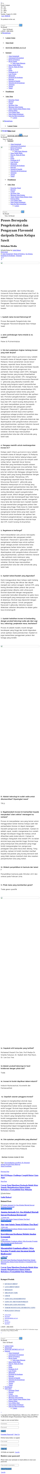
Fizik (10, 68)
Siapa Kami (9, 43)
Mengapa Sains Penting (16, 107)
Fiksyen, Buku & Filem (16, 67)
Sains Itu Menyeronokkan (16, 116)
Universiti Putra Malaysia (12, 1164)
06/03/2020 (4, 252)
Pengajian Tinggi (14, 100)
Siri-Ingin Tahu (13, 105)
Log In (17, 1452)
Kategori (8, 53)
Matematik (12, 76)
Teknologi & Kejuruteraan (17, 83)
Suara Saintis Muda (14, 65)
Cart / (5, 16)
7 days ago (4, 1239)
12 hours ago (5, 1217)
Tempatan (12, 84)
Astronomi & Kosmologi (16, 58)
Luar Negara (12, 74)
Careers (14, 118)
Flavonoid (7, 1162)
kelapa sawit (14, 1162)
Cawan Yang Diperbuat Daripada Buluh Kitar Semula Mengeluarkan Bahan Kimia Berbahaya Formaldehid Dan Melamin (19, 1269)
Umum (11, 103)
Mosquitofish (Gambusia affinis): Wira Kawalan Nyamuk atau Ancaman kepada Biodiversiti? (18, 1251)
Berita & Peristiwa (14, 59)
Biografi (11, 101)
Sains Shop (9, 96)
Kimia (10, 70)
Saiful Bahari (17, 250)
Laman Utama (10, 38)
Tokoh (11, 88)
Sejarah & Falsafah (14, 81)
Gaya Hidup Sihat (14, 112)
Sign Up (17, 1434)
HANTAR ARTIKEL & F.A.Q (16, 48)
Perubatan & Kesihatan (16, 77)
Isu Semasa (29, 254)
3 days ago (4, 1227)
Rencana (11, 79)
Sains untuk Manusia (18, 63)
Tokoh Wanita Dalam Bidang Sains (19, 109)
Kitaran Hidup (13, 110)
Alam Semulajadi (14, 56)
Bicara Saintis (13, 61)
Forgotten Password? (7, 1434)
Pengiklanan (10, 91)
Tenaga (11, 86)
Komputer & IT (13, 72)
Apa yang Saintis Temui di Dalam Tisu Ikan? (19, 1224)
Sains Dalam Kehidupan (16, 114)
